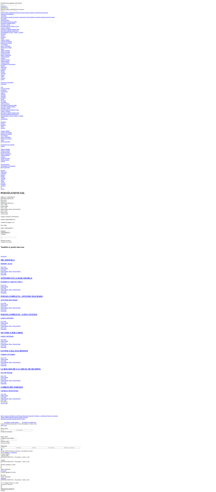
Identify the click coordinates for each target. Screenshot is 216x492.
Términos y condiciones (40, 416)
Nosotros (3, 184)
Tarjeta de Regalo (25, 12)
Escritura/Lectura (5, 53)
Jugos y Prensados (5, 46)
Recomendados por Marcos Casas (10, 26)
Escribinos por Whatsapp (16, 416)
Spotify (19, 419)
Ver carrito (3, 470)
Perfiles (3, 72)
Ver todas (52, 17)
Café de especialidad (6, 41)
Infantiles (32, 17)
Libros (2, 12)
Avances (3, 78)
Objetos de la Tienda (6, 47)
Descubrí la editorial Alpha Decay (10, 31)
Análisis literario (5, 56)
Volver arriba (4, 403)
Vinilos (6, 12)
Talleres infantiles (5, 50)
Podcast (3, 70)
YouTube (3, 73)
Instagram (3, 419)
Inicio (2, 416)
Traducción (4, 67)
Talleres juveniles (5, 52)
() (5, 6)
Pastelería (3, 37)
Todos (2, 38)
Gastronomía (12, 12)
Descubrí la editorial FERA (8, 23)
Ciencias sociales (8, 17)
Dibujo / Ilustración (6, 55)
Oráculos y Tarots (5, 25)
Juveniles (37, 17)
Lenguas (3, 58)
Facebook (9, 419)
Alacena (18, 12)
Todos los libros (5, 20)
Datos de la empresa (52, 416)
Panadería (3, 34)
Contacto (3, 185)
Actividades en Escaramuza (8, 64)
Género (28, 17)
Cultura (3, 75)
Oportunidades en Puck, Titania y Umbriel (12, 32)
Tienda (3, 417)
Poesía (48, 17)
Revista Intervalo (43, 12)
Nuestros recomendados (7, 14)
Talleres (32, 12)
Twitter (23, 419)
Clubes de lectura (5, 59)
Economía (15, 17)
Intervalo (11, 417)
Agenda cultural (5, 62)
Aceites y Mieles (5, 40)
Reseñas (3, 66)
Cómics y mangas (5, 28)
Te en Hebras (4, 44)
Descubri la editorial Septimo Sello (10, 29)
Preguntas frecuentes (28, 416)
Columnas (3, 69)
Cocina (2, 35)
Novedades (4, 18)
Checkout (3, 478)
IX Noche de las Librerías (7, 144)
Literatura (43, 17)
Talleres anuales (5, 61)
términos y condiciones (11, 452)
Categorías (3, 15)
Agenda (37, 12)
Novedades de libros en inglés (9, 22)
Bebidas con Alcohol (6, 43)
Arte (2, 17)
